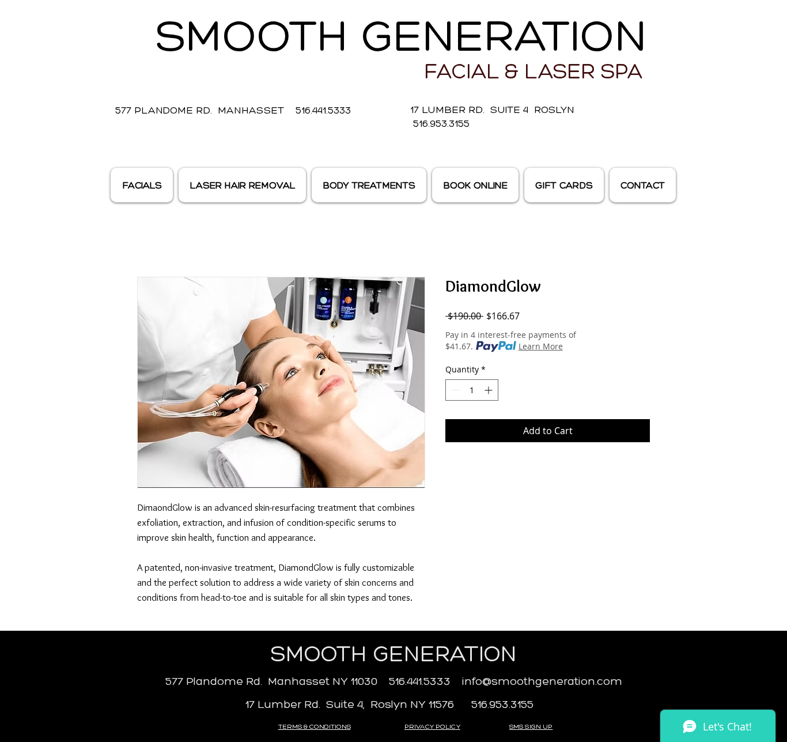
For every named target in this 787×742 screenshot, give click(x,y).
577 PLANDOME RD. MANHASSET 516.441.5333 (233, 110)
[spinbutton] (471, 390)
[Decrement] (454, 390)
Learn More (541, 346)
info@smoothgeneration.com (542, 681)
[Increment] (489, 390)
